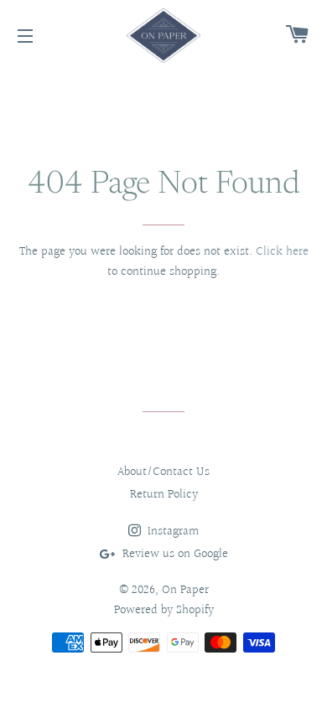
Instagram (171, 531)
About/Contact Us (163, 472)
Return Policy (164, 494)
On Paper (185, 590)
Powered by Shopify (164, 610)
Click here (282, 251)
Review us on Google (173, 554)
